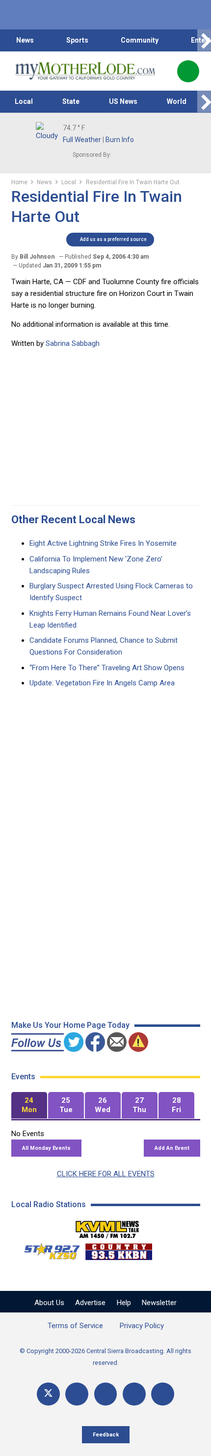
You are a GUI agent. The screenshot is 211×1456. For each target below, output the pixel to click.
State (70, 101)
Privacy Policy (142, 1325)
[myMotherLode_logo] (85, 71)
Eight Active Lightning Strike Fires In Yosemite (103, 543)
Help (124, 1302)
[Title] (162, 1394)
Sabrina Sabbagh (73, 343)
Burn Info (120, 140)
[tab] (29, 1105)
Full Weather (82, 140)
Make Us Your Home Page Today (70, 1025)
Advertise (90, 1302)
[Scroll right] (204, 40)
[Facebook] (76, 1394)
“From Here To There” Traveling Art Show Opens (107, 667)
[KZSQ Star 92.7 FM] (47, 1249)
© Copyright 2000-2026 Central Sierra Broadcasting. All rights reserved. (105, 1356)
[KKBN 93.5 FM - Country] (118, 1249)
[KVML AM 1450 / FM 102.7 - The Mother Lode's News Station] (107, 1227)
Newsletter (159, 1302)
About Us (49, 1302)
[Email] (134, 1394)
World (176, 101)
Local (24, 101)
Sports (77, 40)
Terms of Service (75, 1325)
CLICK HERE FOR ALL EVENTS (106, 1173)
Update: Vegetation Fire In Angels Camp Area (102, 683)
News (25, 40)
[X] (48, 1394)
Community (139, 40)
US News (123, 101)
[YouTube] (105, 1394)
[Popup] (188, 71)
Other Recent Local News (73, 519)
